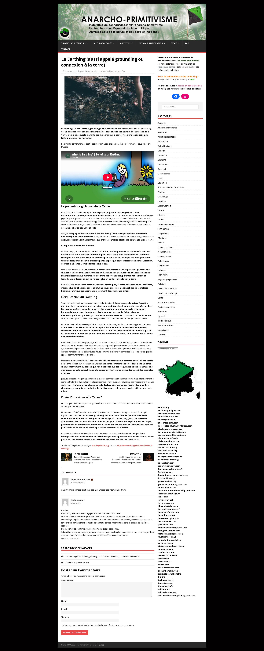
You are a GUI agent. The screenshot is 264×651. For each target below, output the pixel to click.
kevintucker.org (166, 503)
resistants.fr (164, 561)
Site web (65, 617)
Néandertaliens (164, 251)
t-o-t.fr (161, 577)
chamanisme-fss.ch (168, 438)
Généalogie (163, 196)
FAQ (187, 43)
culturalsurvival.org (167, 450)
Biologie (110, 71)
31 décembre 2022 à (78, 483)
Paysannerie (163, 265)
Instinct (117, 71)
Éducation (162, 182)
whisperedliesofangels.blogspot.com (176, 595)
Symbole (162, 316)
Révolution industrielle (168, 288)
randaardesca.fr (166, 552)
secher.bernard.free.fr (169, 570)
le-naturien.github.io (168, 518)
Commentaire (67, 580)
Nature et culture (165, 247)
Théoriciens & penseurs (73, 43)
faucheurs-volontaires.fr (170, 469)
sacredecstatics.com (168, 567)
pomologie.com (165, 549)
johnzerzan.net (165, 500)
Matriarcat (162, 238)
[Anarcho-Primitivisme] (132, 38)
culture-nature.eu (167, 453)
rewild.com (163, 564)
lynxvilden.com (165, 524)
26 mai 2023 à (75, 503)
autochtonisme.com (168, 422)
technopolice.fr (165, 580)
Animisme (162, 132)
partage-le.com (166, 543)
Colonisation (163, 164)
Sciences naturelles (166, 302)
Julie (82, 71)
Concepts (125, 43)
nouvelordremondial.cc (169, 540)
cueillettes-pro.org (167, 447)
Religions (162, 284)
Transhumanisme (166, 325)
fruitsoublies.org (166, 478)
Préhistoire (163, 274)
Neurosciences (164, 256)
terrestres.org (165, 583)
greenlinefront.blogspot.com (172, 484)
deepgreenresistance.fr (170, 456)
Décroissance (164, 173)
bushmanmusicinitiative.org (172, 432)
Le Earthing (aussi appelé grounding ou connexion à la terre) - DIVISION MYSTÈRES (103, 556)
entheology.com (166, 463)
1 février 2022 (70, 71)
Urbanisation (163, 330)
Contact (65, 49)
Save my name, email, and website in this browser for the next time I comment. (99, 625)
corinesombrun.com (168, 444)
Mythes (161, 242)
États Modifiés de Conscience (171, 187)
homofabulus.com (167, 487)
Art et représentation (167, 136)
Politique (162, 270)
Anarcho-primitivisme (97, 71)
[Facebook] (176, 96)
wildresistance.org (167, 592)
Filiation (161, 192)
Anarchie (162, 123)
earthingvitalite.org (100, 445)
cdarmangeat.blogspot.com (172, 435)
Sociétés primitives (166, 307)
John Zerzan (163, 228)
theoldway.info (165, 586)
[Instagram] (185, 96)
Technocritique (164, 320)
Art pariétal (163, 141)
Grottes (161, 210)
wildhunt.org (164, 589)
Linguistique (163, 233)
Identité (161, 215)
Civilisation (162, 155)
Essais (174, 43)
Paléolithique (163, 261)
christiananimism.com (169, 441)
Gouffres (162, 201)
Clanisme (162, 159)
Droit (160, 178)
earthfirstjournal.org (168, 459)
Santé (160, 297)
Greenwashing (164, 205)
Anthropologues (103, 43)
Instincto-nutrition (166, 224)
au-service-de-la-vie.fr (169, 416)
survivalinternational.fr (169, 574)
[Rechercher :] (180, 107)
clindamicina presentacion (77, 562)
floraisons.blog (165, 472)
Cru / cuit (162, 169)
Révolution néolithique (168, 293)
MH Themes (99, 645)
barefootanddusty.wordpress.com (175, 425)
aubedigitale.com (166, 419)
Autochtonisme (165, 146)
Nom (63, 601)
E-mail (64, 609)
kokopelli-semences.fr (169, 509)
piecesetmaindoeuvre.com (171, 546)
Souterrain (162, 311)
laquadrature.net (166, 515)
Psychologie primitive (167, 279)
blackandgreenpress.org (170, 429)
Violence (161, 334)
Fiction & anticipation (150, 43)
